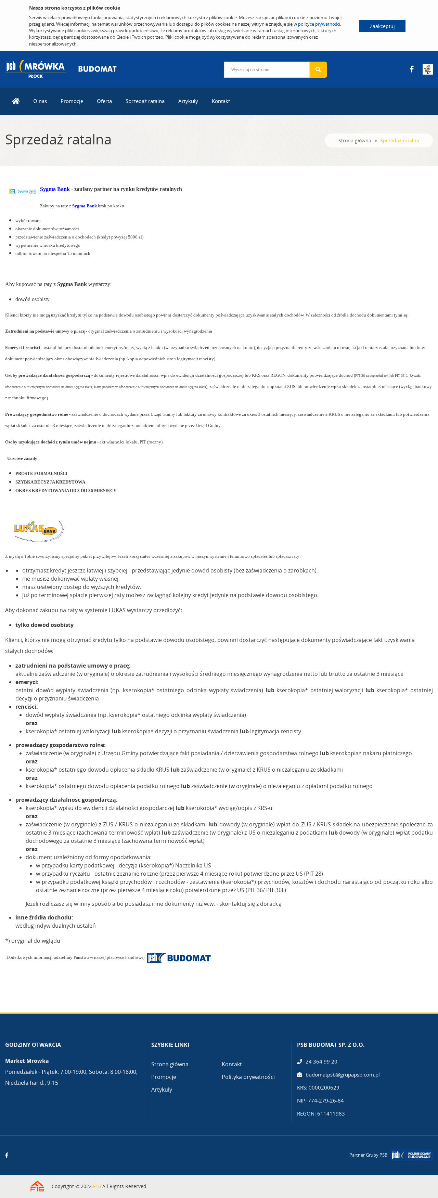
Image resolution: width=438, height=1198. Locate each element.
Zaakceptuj (382, 26)
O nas (40, 101)
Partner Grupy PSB (368, 1155)
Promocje (72, 101)
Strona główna (354, 140)
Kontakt (221, 101)
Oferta (104, 101)
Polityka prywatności (248, 1077)
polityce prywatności (319, 24)
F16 (97, 1186)
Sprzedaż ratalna (145, 101)
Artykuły (188, 101)
